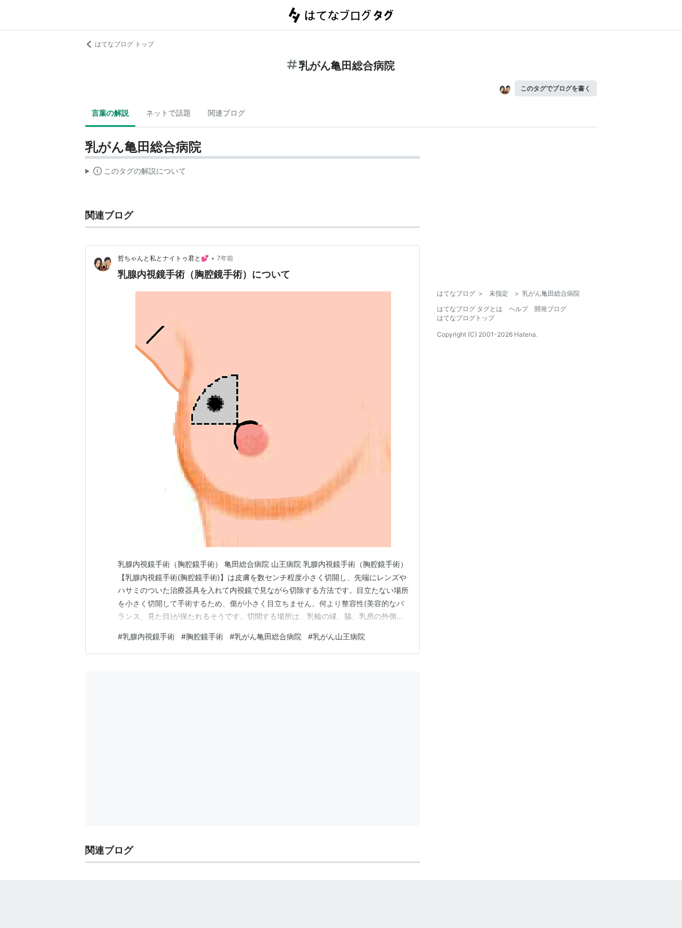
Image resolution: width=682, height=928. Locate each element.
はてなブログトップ (465, 318)
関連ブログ (226, 112)
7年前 (225, 258)
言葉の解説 (110, 112)
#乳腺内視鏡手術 (146, 636)
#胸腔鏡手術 (202, 636)
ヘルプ (518, 309)
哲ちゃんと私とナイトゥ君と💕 (163, 258)
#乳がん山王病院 (336, 636)
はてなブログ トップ (124, 44)
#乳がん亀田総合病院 (266, 636)
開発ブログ (550, 309)
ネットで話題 (168, 112)
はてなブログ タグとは (469, 309)
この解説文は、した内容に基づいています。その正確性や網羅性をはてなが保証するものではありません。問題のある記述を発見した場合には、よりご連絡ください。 (135, 173)
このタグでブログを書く (556, 88)
